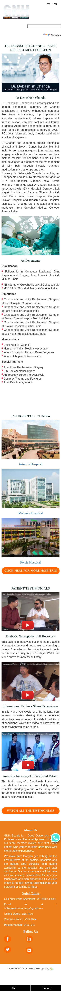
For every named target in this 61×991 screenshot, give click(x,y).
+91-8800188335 (46, 899)
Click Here (27, 913)
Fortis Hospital (30, 562)
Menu (54, 4)
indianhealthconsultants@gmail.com (23, 908)
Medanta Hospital (30, 513)
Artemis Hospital (30, 464)
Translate (56, 35)
